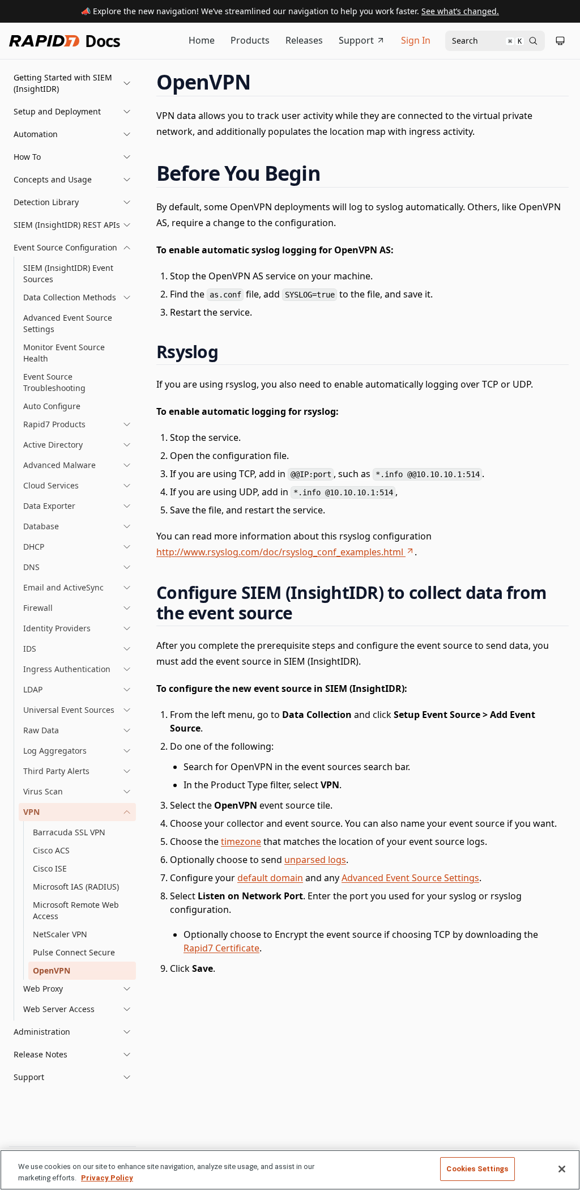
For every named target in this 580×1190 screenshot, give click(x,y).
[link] (77, 297)
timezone (241, 841)
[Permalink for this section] (261, 82)
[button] (72, 83)
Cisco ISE (50, 868)
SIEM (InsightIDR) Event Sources (68, 273)
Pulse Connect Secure (74, 952)
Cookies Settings (477, 1168)
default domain (270, 878)
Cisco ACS (51, 850)
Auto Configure (51, 406)
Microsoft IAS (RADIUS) (76, 886)
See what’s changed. (460, 11)
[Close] (561, 1169)
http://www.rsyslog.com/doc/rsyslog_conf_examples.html (279, 552)
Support (356, 40)
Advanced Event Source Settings (67, 323)
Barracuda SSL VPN (69, 832)
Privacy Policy (107, 1178)
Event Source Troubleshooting (54, 382)
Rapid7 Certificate (221, 948)
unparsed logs (315, 859)
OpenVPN (51, 970)
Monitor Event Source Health (64, 353)
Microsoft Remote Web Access (76, 910)
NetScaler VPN (60, 934)
